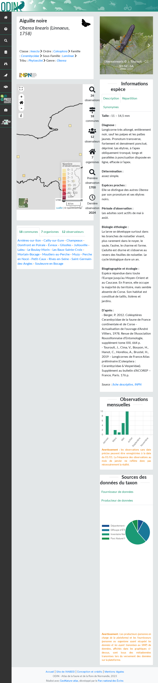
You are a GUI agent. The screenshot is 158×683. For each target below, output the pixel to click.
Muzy (76, 254)
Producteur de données (117, 500)
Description (111, 98)
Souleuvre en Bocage (49, 263)
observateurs (73, 231)
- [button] (21, 108)
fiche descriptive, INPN (127, 384)
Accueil (50, 671)
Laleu (21, 249)
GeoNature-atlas (69, 681)
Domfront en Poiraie (31, 245)
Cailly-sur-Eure (54, 240)
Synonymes (111, 107)
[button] (21, 102)
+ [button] (21, 97)
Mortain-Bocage (29, 254)
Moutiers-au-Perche (56, 254)
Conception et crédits (89, 671)
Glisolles (65, 245)
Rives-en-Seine (59, 259)
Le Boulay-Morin (38, 249)
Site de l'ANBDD (65, 671)
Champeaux (74, 240)
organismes (50, 231)
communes (28, 231)
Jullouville (80, 245)
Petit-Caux (38, 259)
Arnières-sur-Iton (29, 240)
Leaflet (59, 208)
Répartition (129, 98)
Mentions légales (114, 671)
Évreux (52, 245)
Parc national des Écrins (111, 681)
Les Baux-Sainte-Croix (67, 249)
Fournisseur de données (117, 491)
